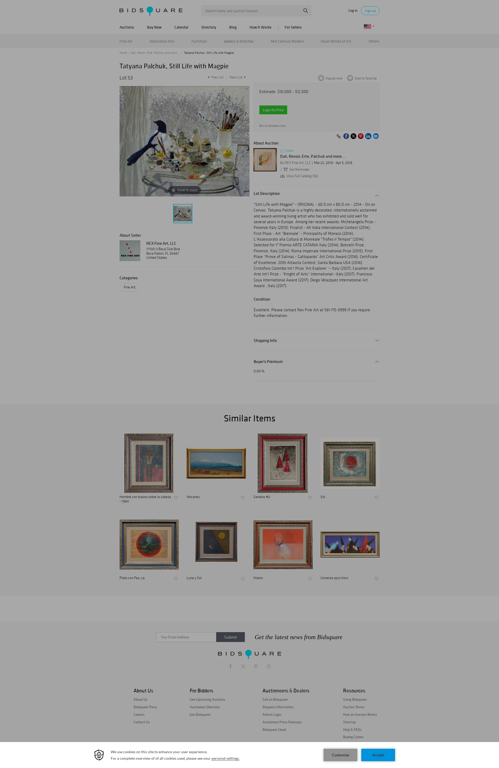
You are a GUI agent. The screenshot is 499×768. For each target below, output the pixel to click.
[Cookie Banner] (249, 755)
